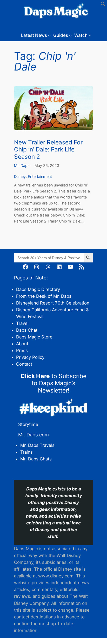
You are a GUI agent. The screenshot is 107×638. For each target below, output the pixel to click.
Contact (24, 364)
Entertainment (40, 176)
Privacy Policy (30, 357)
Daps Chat (26, 330)
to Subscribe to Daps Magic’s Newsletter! (53, 383)
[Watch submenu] (90, 35)
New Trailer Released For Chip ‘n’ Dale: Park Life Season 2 (48, 149)
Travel (22, 323)
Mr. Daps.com (33, 434)
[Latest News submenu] (49, 35)
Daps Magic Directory (38, 289)
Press (22, 350)
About (22, 343)
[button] (103, 5)
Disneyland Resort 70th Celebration (52, 303)
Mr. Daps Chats (36, 458)
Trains (26, 452)
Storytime (28, 424)
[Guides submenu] (70, 35)
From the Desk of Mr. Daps (43, 296)
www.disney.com (55, 575)
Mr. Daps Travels (37, 445)
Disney (20, 176)
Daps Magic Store (34, 337)
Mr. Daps (22, 165)
